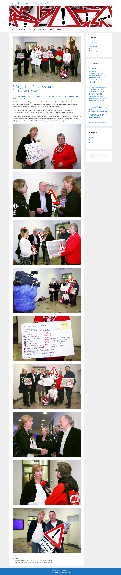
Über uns (31, 30)
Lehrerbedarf (102, 91)
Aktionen (22, 30)
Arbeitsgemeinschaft (93, 71)
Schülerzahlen (93, 107)
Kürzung (91, 91)
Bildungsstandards (93, 79)
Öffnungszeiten (103, 122)
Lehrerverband (99, 96)
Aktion (16, 557)
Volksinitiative (94, 118)
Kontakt (59, 30)
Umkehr (105, 107)
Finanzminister (101, 82)
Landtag (96, 91)
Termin (91, 145)
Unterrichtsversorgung (98, 112)
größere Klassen (103, 87)
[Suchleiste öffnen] (109, 29)
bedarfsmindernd (102, 71)
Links (51, 30)
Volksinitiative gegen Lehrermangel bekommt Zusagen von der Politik (34, 560)
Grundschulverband (94, 87)
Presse (103, 103)
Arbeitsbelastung (100, 69)
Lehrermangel (95, 93)
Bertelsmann (92, 73)
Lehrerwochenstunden (95, 98)
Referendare (98, 105)
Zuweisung (97, 122)
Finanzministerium (93, 85)
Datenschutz (64, 570)
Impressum (56, 570)
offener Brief (92, 103)
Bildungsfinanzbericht (94, 75)
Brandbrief (99, 79)
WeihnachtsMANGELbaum (96, 120)
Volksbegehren (97, 114)
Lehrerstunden (92, 96)
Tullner (100, 107)
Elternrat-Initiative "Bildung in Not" (28, 3)
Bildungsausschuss (99, 73)
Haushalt (91, 89)
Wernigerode (92, 122)
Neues (13, 30)
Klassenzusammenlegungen (99, 89)
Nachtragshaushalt (100, 100)
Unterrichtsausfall (94, 109)
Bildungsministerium (94, 77)
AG (90, 69)
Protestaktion (92, 105)
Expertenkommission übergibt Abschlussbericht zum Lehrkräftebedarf (34, 562)
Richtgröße (103, 105)
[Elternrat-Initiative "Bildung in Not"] (60, 17)
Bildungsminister (102, 75)
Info (90, 140)
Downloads (42, 30)
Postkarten (99, 102)
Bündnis (93, 82)
